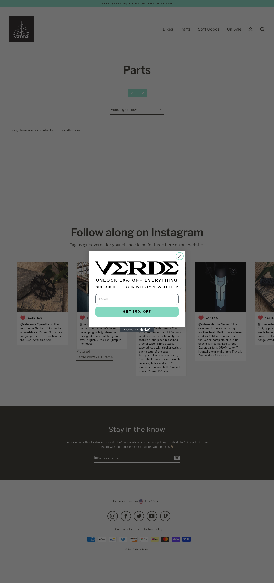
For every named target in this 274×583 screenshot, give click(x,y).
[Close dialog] (179, 256)
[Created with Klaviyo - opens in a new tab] (137, 329)
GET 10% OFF (137, 311)
